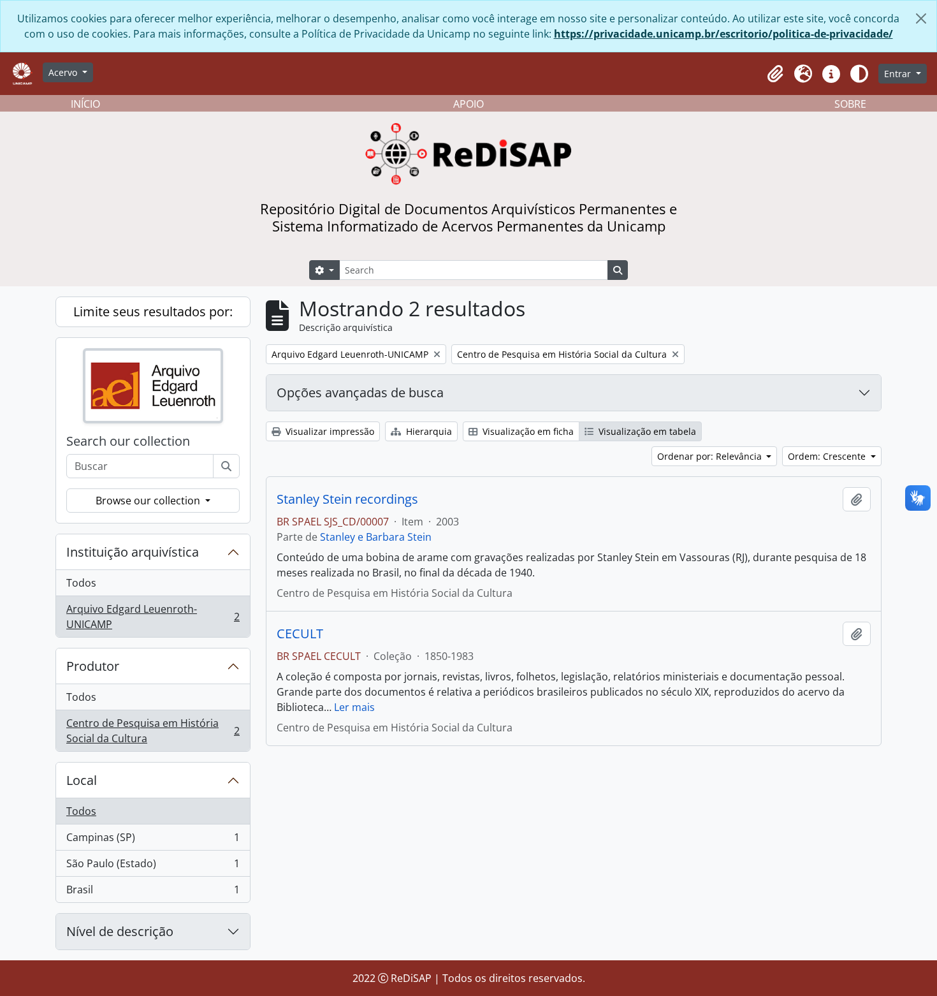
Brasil (153, 892)
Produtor (92, 666)
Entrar (898, 74)
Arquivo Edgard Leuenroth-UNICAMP (153, 616)
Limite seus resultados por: (153, 311)
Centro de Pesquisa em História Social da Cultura (153, 730)
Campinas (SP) (153, 840)
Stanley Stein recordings (347, 499)
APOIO (468, 104)
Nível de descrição (119, 931)
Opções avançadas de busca (360, 392)
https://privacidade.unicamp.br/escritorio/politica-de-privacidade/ (723, 34)
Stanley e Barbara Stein (376, 537)
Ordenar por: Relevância (710, 456)
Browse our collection (149, 501)
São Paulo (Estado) (153, 866)
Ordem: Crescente (828, 456)
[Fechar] (921, 18)
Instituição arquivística (132, 551)
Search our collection (128, 441)
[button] (775, 74)
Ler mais (354, 707)
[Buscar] (226, 466)
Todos (81, 583)
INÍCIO (85, 104)
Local (81, 780)
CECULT (300, 633)
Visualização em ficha (527, 431)
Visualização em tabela (646, 431)
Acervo (64, 72)
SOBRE (850, 104)
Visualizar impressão (328, 431)
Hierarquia (427, 431)
